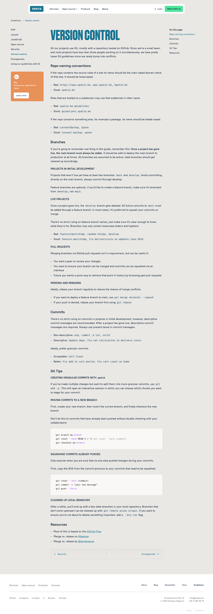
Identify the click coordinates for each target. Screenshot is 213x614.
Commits (173, 43)
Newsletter (170, 585)
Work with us (174, 8)
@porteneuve (86, 541)
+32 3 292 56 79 (196, 601)
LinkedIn (36, 598)
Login (159, 9)
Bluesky (51, 598)
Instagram (23, 598)
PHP (13, 29)
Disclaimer (199, 610)
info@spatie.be (196, 598)
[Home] (38, 9)
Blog (96, 8)
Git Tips (173, 48)
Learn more (21, 95)
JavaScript (16, 39)
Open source (68, 8)
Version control (19, 54)
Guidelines (16, 20)
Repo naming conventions (182, 34)
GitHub (12, 598)
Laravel (14, 34)
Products (85, 8)
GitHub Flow (94, 531)
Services (54, 8)
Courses (55, 585)
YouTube (62, 598)
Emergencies (17, 59)
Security (15, 49)
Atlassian (83, 536)
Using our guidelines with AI (25, 63)
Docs (184, 585)
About (105, 8)
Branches (174, 38)
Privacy (189, 610)
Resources (174, 52)
